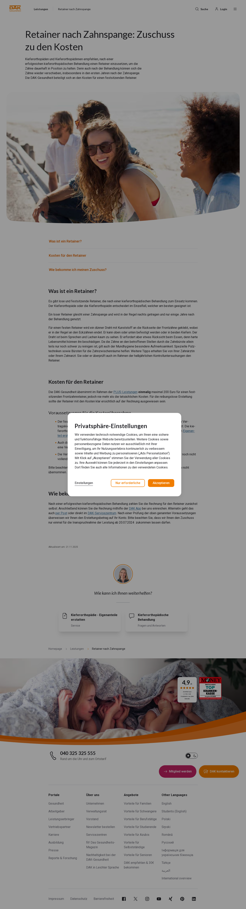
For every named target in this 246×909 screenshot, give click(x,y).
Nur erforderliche (128, 483)
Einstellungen (84, 483)
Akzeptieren (161, 483)
